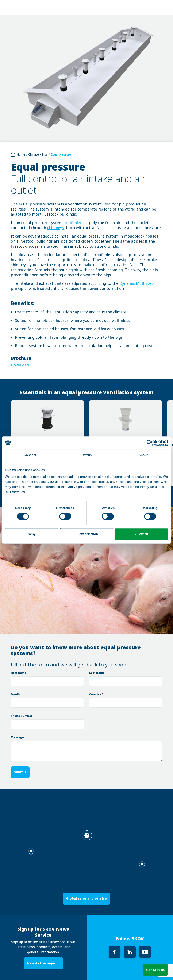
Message (17, 737)
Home (21, 154)
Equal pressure (61, 154)
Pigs (45, 154)
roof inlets (74, 223)
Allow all (141, 534)
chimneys (55, 228)
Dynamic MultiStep (136, 283)
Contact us (155, 969)
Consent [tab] (30, 455)
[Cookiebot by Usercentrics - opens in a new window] (149, 443)
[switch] (65, 516)
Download (20, 365)
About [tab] (143, 455)
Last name (97, 672)
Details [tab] (86, 455)
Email (16, 694)
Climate (33, 154)
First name (18, 672)
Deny (31, 534)
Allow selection (86, 534)
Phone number (21, 716)
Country (96, 694)
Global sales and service (86, 898)
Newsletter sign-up (43, 963)
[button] (142, 865)
